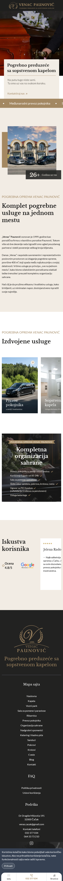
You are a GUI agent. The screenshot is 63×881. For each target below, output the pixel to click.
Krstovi (31, 749)
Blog (31, 759)
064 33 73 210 (31, 836)
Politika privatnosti (31, 787)
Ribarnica (32, 715)
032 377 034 (31, 832)
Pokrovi (31, 744)
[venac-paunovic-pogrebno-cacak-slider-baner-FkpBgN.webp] (31, 55)
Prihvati (8, 865)
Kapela (31, 700)
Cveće (31, 754)
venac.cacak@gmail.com (31, 824)
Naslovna (32, 696)
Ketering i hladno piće (31, 735)
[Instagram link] (31, 843)
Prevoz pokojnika (31, 720)
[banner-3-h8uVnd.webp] (20, 385)
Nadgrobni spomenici (31, 730)
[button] (31, 386)
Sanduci (31, 740)
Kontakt (31, 764)
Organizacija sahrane (31, 725)
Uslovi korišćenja (32, 792)
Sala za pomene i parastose (32, 710)
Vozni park (31, 705)
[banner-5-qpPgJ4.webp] (31, 468)
